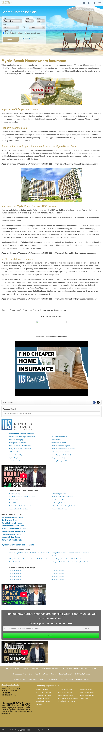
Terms (44, 730)
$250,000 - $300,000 (15, 573)
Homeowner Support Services (21, 433)
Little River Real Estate (11, 534)
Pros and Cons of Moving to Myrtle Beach (22, 437)
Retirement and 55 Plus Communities (20, 506)
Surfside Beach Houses (12, 523)
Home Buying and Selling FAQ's (62, 455)
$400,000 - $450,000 (58, 576)
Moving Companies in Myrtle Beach (20, 449)
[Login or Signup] (94, 3)
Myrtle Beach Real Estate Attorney (19, 446)
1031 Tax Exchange (15, 452)
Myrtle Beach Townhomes (17, 500)
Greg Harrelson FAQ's (59, 458)
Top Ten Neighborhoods (16, 458)
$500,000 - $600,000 (58, 579)
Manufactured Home (33, 33)
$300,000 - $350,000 (58, 573)
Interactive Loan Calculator (17, 461)
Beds (27, 18)
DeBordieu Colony (14, 494)
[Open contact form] (84, 3)
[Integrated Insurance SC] (17, 424)
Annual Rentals (56, 440)
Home (6, 33)
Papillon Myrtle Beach (58, 503)
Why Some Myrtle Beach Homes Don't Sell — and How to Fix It (29, 553)
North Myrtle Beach (10, 520)
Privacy (50, 730)
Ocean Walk (12, 503)
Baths (39, 18)
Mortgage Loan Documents (17, 443)
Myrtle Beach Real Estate (12, 517)
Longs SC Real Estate (11, 537)
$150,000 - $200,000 (15, 570)
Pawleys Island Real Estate (13, 531)
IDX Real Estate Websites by (10, 730)
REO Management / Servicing (61, 452)
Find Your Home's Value (59, 437)
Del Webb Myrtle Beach (59, 494)
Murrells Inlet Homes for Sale (14, 528)
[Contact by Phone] (89, 3)
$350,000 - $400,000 (15, 576)
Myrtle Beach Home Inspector (61, 446)
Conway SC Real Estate (12, 540)
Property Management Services (62, 461)
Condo (14, 33)
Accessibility (36, 730)
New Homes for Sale (58, 500)
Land (21, 33)
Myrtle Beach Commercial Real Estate (18, 544)
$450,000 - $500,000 (15, 579)
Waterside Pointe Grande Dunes (19, 509)
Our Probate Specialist (59, 443)
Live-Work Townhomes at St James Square (22, 497)
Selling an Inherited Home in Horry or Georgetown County (70, 562)
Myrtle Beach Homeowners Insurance (63, 449)
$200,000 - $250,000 (58, 570)
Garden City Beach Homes (13, 525)
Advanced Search (28, 39)
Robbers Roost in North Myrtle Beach (63, 506)
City (4, 18)
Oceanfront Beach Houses (60, 509)
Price (4, 25)
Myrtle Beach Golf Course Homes (62, 497)
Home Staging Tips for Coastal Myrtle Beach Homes (68, 559)
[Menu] (99, 3)
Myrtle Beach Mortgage (16, 440)
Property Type (8, 31)
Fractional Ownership (15, 455)
